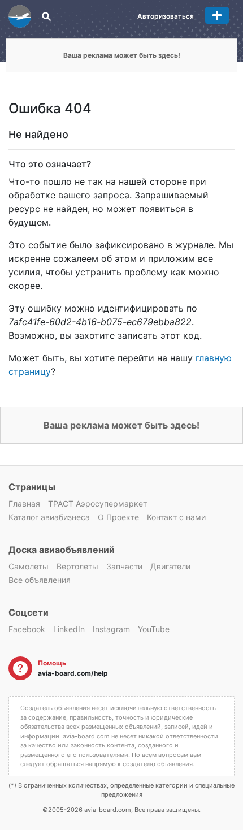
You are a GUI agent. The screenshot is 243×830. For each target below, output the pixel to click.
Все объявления (39, 580)
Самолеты (28, 566)
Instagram (111, 629)
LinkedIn (69, 629)
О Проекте (118, 517)
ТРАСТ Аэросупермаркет (97, 503)
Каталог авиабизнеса (49, 517)
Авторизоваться (165, 16)
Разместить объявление (217, 15)
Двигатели (170, 566)
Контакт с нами (176, 517)
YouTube (154, 629)
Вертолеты (77, 566)
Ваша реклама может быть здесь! (121, 55)
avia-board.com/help (73, 673)
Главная (24, 503)
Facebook (26, 629)
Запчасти (124, 566)
